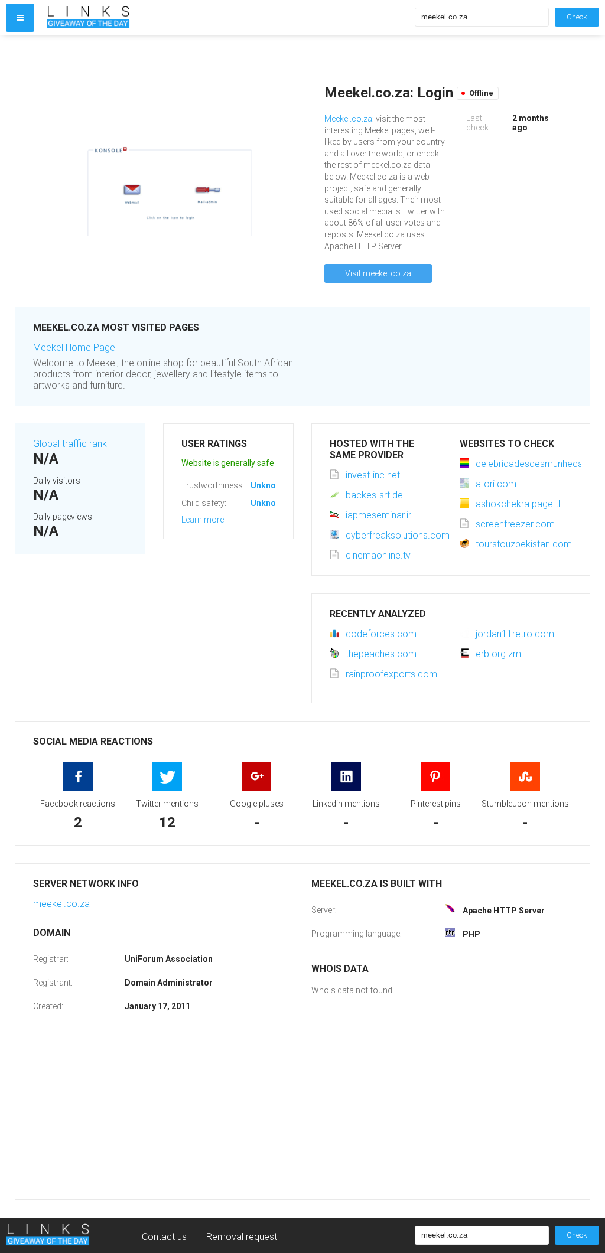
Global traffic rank (70, 443)
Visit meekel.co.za (378, 273)
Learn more (202, 519)
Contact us (164, 1236)
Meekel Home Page (74, 347)
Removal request (241, 1236)
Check (577, 16)
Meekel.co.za (348, 118)
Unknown (269, 485)
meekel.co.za (61, 903)
